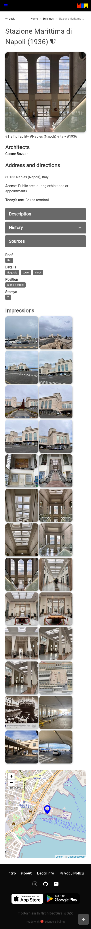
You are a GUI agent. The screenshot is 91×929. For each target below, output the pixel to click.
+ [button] (11, 776)
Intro (12, 873)
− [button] (11, 782)
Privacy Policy (71, 873)
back (12, 18)
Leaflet (59, 856)
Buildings (48, 18)
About (26, 873)
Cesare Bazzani (17, 154)
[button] (5, 5)
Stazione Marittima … (71, 18)
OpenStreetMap (76, 856)
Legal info (45, 873)
